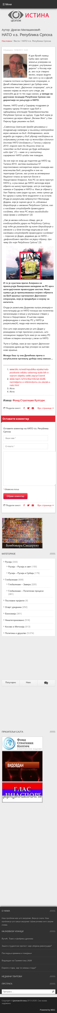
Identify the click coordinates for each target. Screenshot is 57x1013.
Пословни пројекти (15, 600)
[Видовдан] (22, 752)
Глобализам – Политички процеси (26, 590)
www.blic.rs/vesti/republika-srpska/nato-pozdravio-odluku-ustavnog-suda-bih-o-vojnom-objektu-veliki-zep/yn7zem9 (29, 372)
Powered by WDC (47, 1009)
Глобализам (11, 579)
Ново (28, 682)
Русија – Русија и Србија (21, 573)
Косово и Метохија (14, 626)
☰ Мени (7, 4)
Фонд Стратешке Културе (29, 400)
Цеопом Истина (20, 1000)
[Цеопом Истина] (28, 11)
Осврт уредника (13, 607)
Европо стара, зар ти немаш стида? (19, 967)
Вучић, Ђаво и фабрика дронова (17, 938)
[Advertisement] (21, 659)
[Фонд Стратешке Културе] (22, 738)
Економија (10, 613)
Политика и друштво (15, 633)
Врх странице (45, 408)
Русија (8, 561)
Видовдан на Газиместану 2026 (17, 960)
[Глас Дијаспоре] (22, 783)
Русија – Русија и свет (19, 566)
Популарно (10, 682)
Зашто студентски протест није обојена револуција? (27, 945)
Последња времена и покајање (17, 953)
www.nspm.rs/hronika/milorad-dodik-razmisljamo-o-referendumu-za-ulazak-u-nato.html (30, 382)
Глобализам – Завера (19, 584)
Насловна (7, 40)
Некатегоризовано (14, 620)
